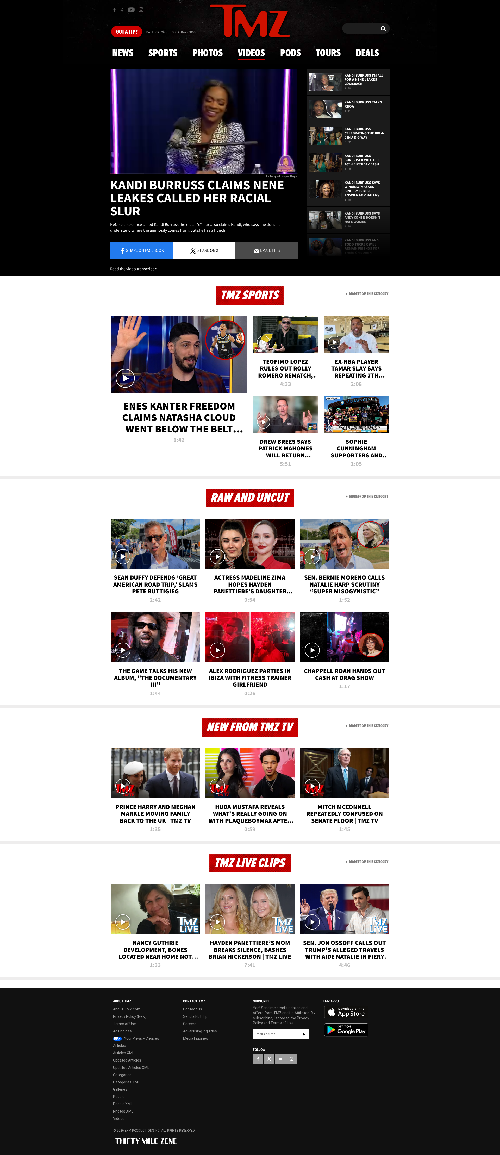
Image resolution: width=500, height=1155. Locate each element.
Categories (122, 1075)
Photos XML (123, 1111)
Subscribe (304, 1034)
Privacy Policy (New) (130, 1016)
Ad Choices (122, 1031)
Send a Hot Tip (195, 1016)
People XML (123, 1104)
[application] (204, 121)
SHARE (207, 250)
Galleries (120, 1089)
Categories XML (126, 1082)
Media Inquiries (195, 1038)
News (122, 53)
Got (126, 32)
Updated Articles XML (131, 1067)
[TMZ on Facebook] (114, 9)
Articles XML (123, 1053)
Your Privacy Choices (141, 1038)
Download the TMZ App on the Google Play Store (346, 1030)
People (118, 1097)
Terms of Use (124, 1024)
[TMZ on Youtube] (131, 9)
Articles (119, 1046)
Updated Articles (127, 1060)
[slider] (204, 173)
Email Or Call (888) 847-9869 (170, 32)
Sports (162, 53)
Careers (189, 1024)
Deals (367, 53)
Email (269, 250)
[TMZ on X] (122, 9)
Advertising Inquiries (200, 1031)
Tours (328, 53)
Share (145, 250)
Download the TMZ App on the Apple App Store (346, 1012)
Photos (207, 53)
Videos (251, 53)
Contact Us (192, 1009)
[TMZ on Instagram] (141, 9)
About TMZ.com (126, 1009)
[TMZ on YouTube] (280, 1059)
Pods (290, 53)
